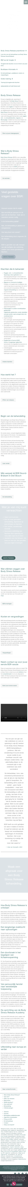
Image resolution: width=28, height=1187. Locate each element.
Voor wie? (6, 1096)
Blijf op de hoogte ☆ (8, 60)
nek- (10, 273)
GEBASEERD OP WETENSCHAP (10, 86)
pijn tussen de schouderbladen (11, 1151)
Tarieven (6, 1111)
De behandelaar (8, 1121)
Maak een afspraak (14, 34)
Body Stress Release (10, 95)
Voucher (6, 1113)
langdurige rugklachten (15, 342)
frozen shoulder (4, 1136)
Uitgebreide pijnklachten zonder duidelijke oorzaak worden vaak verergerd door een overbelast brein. (15, 314)
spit (16, 1154)
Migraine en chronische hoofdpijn (13, 282)
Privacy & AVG (8, 1119)
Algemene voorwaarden (10, 1117)
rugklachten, (8, 1153)
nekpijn (22, 1147)
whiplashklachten (22, 1159)
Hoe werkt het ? (8, 374)
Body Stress (15, 101)
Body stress (7, 1100)
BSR (15, 166)
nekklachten (17, 1147)
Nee (12, 1184)
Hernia (6, 342)
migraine (18, 118)
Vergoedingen (7, 652)
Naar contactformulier (9, 1089)
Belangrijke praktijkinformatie (12, 1115)
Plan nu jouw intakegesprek (11, 133)
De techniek (6, 178)
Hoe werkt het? (8, 1104)
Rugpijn (6, 273)
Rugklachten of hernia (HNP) (12, 340)
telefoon (21, 672)
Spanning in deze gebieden (11, 275)
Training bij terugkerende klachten (10, 82)
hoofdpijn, (11, 1139)
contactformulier (7, 674)
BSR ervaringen (7, 603)
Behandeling (7, 1106)
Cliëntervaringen (8, 1108)
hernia (7, 1139)
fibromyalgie (4, 119)
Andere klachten (7, 361)
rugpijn (11, 106)
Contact (6, 1123)
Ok (7, 1184)
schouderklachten (10, 118)
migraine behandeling (10, 290)
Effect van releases (8, 400)
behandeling (9, 522)
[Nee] (25, 1180)
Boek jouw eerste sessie (10, 685)
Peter (2, 595)
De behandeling (7, 497)
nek (2, 118)
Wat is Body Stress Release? (12, 1095)
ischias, (18, 1140)
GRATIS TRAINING (8, 257)
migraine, (12, 1147)
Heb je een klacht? (9, 1124)
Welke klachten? (8, 1102)
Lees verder (6, 463)
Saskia (20, 586)
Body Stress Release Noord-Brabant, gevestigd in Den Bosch (14, 19)
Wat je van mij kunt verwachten (14, 508)
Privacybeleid (18, 1184)
